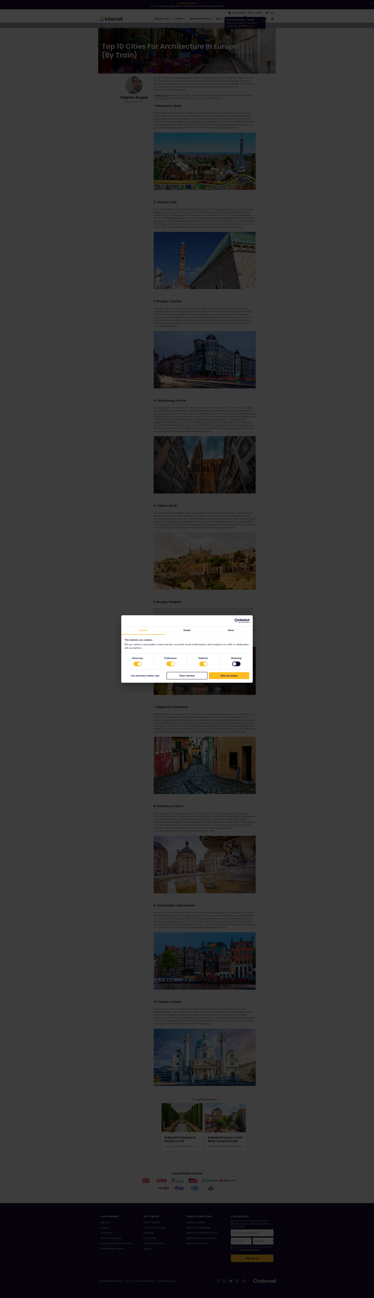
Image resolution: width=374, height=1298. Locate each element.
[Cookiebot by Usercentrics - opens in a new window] (237, 620)
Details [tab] (187, 630)
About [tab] (231, 630)
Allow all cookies (229, 675)
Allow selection (187, 675)
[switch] (170, 664)
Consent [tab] (143, 630)
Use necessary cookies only (145, 675)
